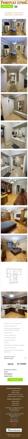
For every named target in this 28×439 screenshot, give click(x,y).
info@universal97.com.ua (15, 412)
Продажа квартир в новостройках (15, 396)
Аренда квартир (15, 401)
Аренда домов (15, 403)
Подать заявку (7, 6)
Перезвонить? (15, 379)
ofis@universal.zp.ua (14, 418)
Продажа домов (15, 390)
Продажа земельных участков (15, 394)
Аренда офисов (15, 405)
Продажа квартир (15, 392)
